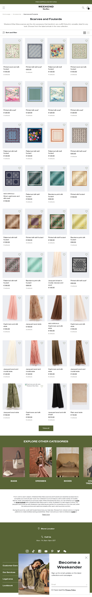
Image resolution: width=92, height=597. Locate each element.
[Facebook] (39, 551)
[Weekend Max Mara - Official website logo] (46, 8)
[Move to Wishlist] (19, 41)
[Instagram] (27, 551)
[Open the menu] (4, 8)
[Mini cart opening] (91, 8)
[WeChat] (65, 551)
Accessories (17, 14)
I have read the (64, 590)
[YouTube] (46, 551)
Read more (46, 514)
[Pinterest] (52, 551)
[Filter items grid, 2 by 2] (88, 33)
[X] (58, 551)
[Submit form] (86, 585)
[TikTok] (33, 551)
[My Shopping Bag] (88, 8)
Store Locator (48, 529)
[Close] (86, 558)
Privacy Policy (70, 590)
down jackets (20, 502)
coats (77, 500)
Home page (6, 14)
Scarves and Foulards (31, 14)
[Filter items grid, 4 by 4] (84, 33)
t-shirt (73, 511)
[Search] (83, 8)
